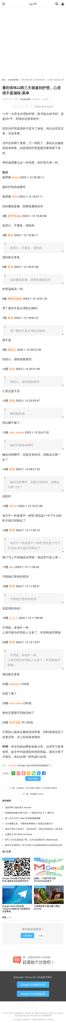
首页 (3, 79)
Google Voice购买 (32, 1013)
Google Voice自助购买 (33, 993)
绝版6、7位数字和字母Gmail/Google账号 (45, 879)
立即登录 (27, 935)
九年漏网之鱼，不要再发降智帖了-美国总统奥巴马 (29, 823)
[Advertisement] (33, 43)
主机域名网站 (13, 79)
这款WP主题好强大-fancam (18, 807)
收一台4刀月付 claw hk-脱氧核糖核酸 (23, 818)
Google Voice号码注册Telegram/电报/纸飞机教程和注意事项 (16, 908)
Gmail (37, 859)
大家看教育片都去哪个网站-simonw (47, 907)
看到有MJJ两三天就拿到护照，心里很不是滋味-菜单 (31, 90)
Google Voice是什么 (48, 1013)
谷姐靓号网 (33, 4)
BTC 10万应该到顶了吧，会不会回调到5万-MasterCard (31, 839)
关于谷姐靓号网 (45, 1015)
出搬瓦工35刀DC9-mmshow (18, 834)
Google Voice (8, 859)
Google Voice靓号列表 (33, 984)
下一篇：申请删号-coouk (33, 794)
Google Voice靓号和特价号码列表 (16, 879)
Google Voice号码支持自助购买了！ (35, 765)
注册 (41, 935)
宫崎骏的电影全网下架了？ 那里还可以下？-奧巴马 (29, 812)
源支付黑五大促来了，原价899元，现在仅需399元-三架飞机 (34, 828)
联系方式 (33, 1007)
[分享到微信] (33, 773)
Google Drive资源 (30, 1015)
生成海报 (34, 778)
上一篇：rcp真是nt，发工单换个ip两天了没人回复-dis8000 (33, 788)
